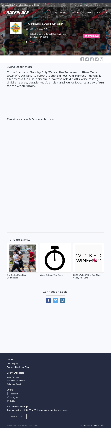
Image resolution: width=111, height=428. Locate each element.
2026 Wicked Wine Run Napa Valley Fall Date (87, 276)
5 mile (41, 42)
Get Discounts (17, 416)
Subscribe (102, 13)
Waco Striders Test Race (51, 275)
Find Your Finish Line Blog (18, 367)
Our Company (12, 364)
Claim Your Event (14, 384)
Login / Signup (13, 377)
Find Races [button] (60, 13)
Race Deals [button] (76, 13)
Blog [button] (89, 13)
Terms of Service (86, 425)
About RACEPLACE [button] (82, 5)
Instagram (14, 397)
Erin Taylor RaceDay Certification (16, 276)
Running (33, 42)
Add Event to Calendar (16, 380)
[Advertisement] (55, 102)
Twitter (13, 401)
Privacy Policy (99, 425)
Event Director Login (101, 5)
